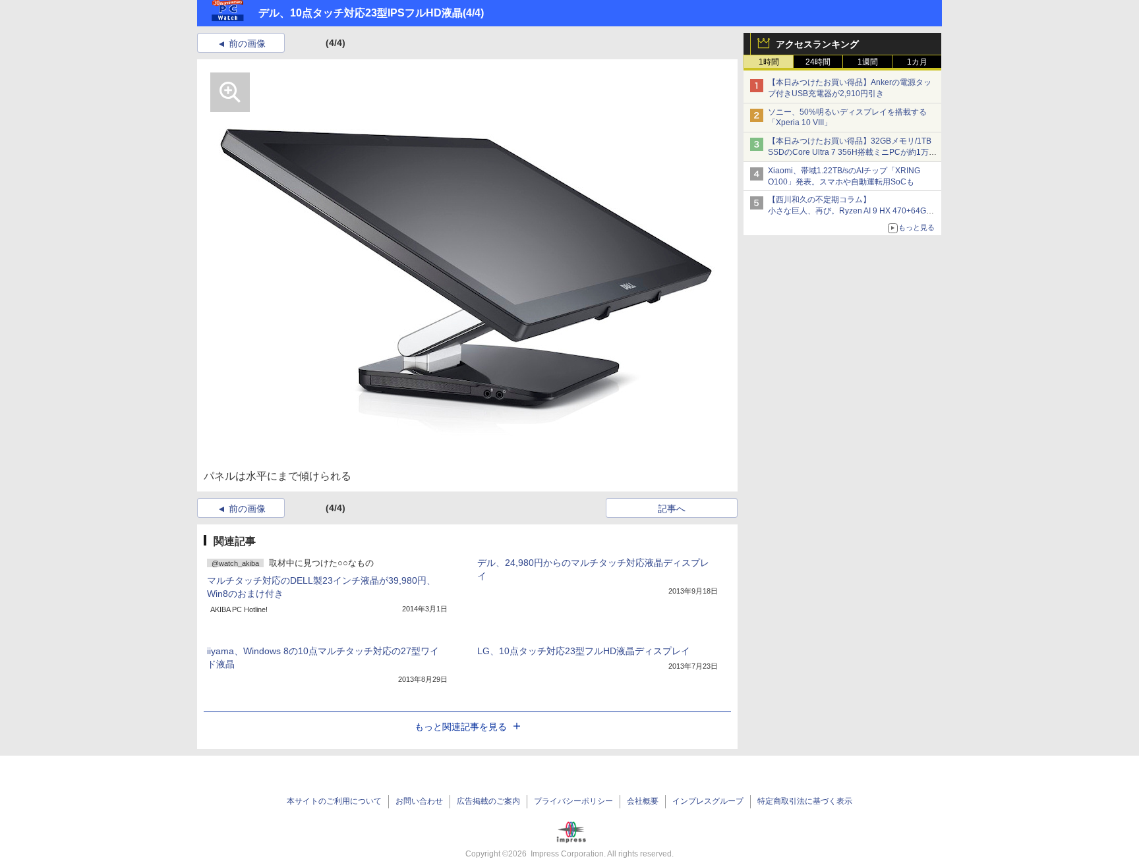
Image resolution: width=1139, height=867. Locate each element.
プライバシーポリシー (573, 801)
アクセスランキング (817, 44)
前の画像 (247, 43)
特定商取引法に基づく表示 (804, 801)
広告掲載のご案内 (488, 801)
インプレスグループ (708, 801)
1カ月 (917, 62)
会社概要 (642, 801)
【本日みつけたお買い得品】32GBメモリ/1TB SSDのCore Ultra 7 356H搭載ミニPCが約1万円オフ (852, 152)
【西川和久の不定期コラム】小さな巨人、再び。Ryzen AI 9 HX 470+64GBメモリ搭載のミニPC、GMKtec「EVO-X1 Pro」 (853, 211)
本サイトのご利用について (334, 801)
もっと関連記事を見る (461, 726)
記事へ (672, 508)
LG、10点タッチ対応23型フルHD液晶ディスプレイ (583, 651)
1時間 (769, 62)
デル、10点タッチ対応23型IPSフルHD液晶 (360, 12)
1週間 (868, 62)
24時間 (818, 62)
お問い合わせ (419, 801)
